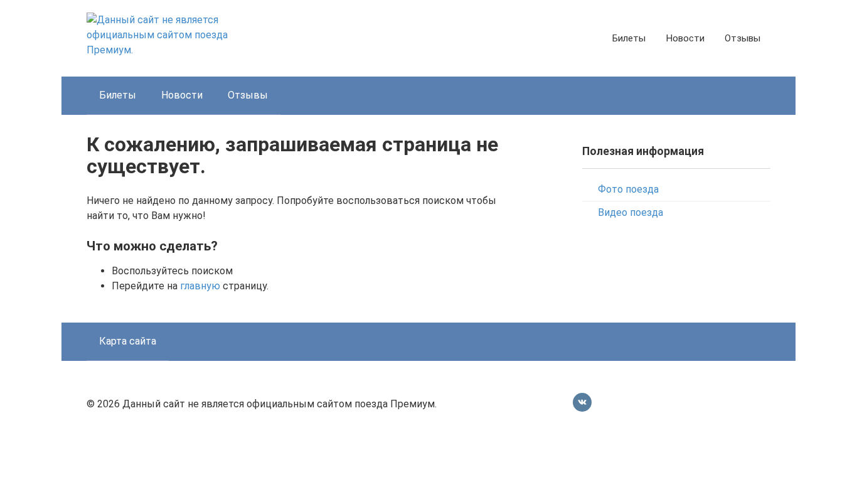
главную (200, 286)
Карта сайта (127, 341)
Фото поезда (628, 189)
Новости (685, 38)
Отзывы (742, 38)
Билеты (629, 38)
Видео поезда (630, 212)
